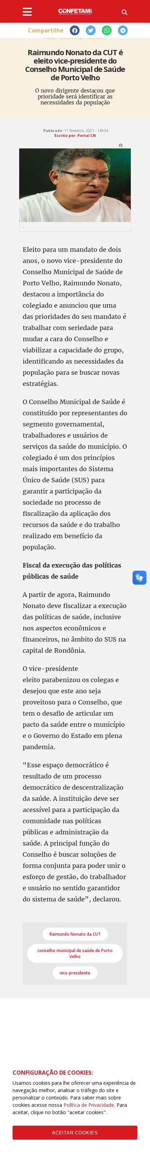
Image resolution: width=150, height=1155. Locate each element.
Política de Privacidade (88, 1105)
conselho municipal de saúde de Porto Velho (75, 953)
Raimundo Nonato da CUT (75, 934)
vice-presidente (75, 973)
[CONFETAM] (75, 11)
